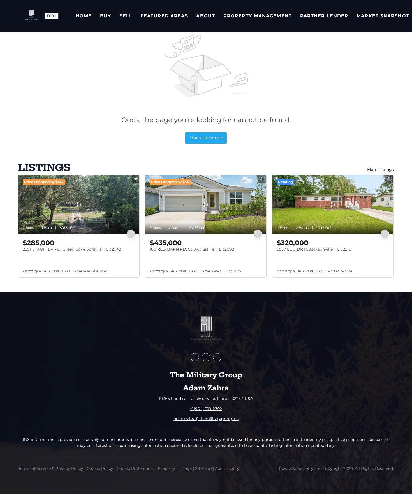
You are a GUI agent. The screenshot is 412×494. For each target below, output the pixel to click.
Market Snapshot (383, 16)
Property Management (257, 16)
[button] (41, 16)
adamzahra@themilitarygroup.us (206, 418)
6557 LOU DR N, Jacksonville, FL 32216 (314, 249)
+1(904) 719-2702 (206, 408)
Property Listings (175, 468)
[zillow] (206, 357)
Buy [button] (105, 16)
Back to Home (206, 137)
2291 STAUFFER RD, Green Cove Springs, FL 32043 (72, 249)
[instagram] (217, 357)
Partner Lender (324, 16)
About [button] (205, 16)
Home (84, 16)
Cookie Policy (100, 468)
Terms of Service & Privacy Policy (50, 468)
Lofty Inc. (312, 468)
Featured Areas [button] (164, 16)
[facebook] (195, 357)
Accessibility (227, 468)
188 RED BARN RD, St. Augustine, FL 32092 (192, 249)
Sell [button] (126, 16)
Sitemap (203, 468)
